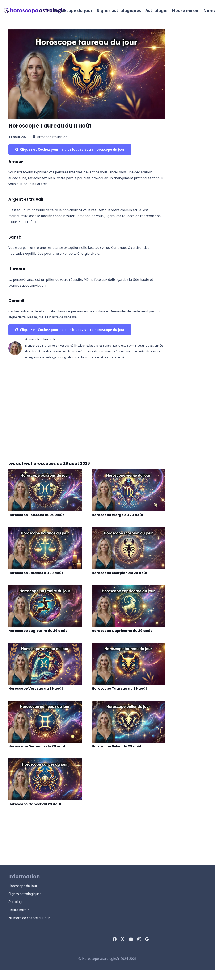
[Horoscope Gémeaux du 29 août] (45, 722)
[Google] (147, 939)
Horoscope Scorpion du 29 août (120, 573)
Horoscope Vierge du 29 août (117, 515)
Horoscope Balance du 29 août (35, 573)
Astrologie (16, 901)
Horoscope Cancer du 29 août (35, 804)
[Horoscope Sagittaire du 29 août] (45, 606)
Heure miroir (18, 910)
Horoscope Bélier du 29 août (117, 746)
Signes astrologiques (24, 893)
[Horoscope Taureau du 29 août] (128, 664)
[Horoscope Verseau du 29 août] (45, 664)
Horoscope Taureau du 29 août (119, 688)
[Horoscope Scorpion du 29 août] (128, 548)
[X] (123, 939)
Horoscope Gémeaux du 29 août (37, 746)
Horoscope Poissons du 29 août (36, 515)
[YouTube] (131, 939)
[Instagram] (139, 939)
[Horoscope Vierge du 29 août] (128, 490)
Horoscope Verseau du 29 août (35, 688)
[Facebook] (115, 939)
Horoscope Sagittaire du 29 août (37, 630)
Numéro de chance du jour (29, 918)
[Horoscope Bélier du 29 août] (128, 722)
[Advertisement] (86, 407)
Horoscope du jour (22, 885)
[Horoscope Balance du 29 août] (45, 548)
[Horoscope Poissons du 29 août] (45, 490)
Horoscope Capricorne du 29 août (122, 630)
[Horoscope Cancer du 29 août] (45, 779)
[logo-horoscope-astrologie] (34, 10)
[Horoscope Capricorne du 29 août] (128, 606)
